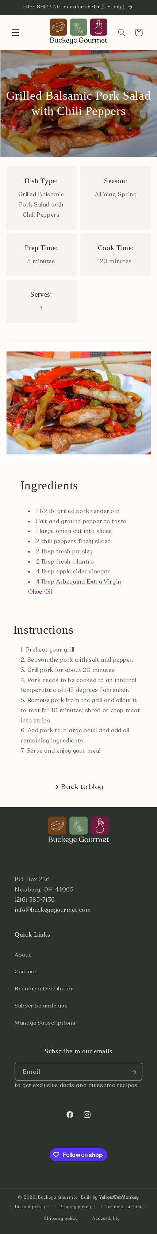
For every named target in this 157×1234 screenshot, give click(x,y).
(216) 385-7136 (35, 900)
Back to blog (82, 787)
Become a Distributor (44, 988)
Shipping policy (61, 1218)
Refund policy (30, 1207)
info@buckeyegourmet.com (53, 910)
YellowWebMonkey (119, 1197)
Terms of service (124, 1207)
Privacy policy (75, 1207)
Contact (26, 971)
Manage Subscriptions (45, 1022)
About (23, 954)
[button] (15, 32)
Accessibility (106, 1218)
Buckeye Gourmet (57, 1197)
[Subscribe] (133, 1072)
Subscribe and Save (41, 1005)
